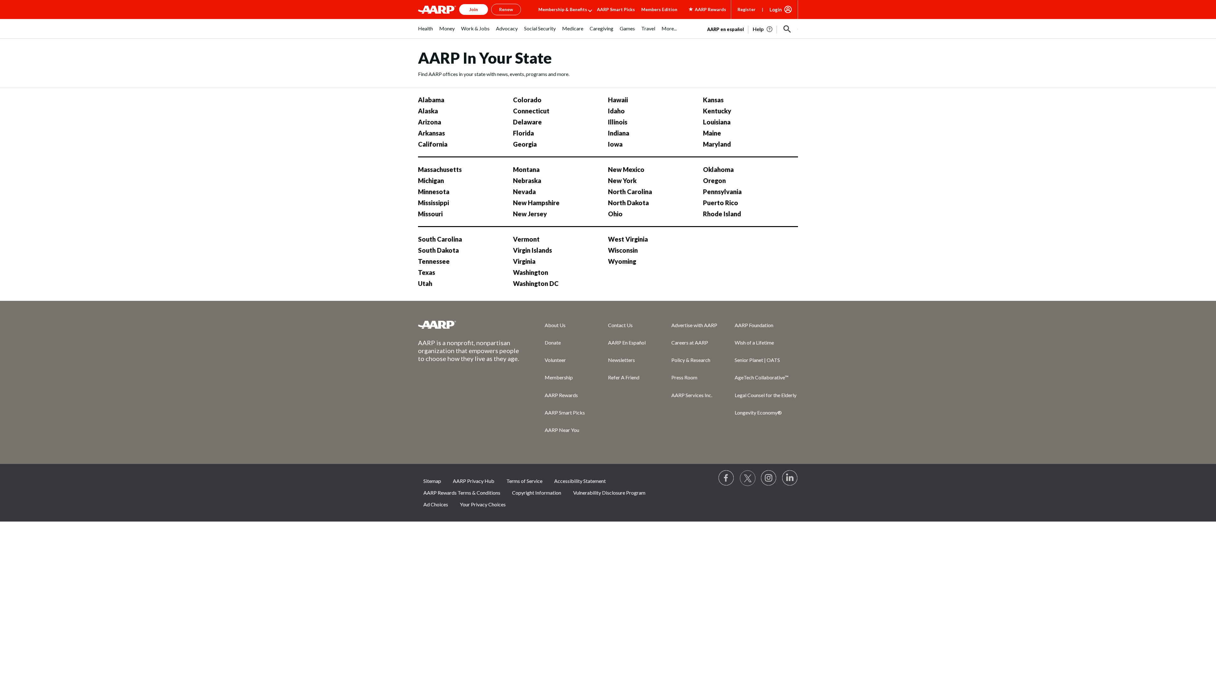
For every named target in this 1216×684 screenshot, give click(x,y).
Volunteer (555, 360)
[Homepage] (437, 9)
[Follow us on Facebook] (726, 478)
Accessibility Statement (580, 481)
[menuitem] (425, 31)
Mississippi (433, 202)
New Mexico (626, 169)
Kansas (713, 100)
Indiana (618, 133)
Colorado (527, 100)
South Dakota (438, 250)
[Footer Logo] (468, 324)
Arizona (429, 122)
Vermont (526, 239)
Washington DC (536, 283)
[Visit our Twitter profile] (748, 478)
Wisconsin (623, 250)
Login (776, 9)
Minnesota (433, 191)
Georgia (525, 144)
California (432, 144)
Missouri (430, 214)
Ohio (615, 214)
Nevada (524, 191)
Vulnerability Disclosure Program (609, 493)
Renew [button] (506, 9)
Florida (523, 133)
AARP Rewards (561, 395)
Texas (426, 272)
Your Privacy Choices (483, 504)
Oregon (714, 180)
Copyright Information (536, 493)
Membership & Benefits (562, 9)
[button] (787, 29)
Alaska (428, 111)
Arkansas (431, 133)
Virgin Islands (532, 250)
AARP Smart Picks (616, 9)
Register (747, 9)
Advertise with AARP (694, 325)
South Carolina (440, 239)
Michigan (431, 180)
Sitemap (432, 481)
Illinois (617, 122)
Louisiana (717, 122)
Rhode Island (722, 214)
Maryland (717, 144)
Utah (425, 283)
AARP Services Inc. (691, 395)
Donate (553, 342)
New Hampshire (536, 202)
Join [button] (473, 9)
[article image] (763, 29)
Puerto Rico (720, 202)
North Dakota (628, 202)
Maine (712, 133)
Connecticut (531, 111)
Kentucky (717, 111)
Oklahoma (718, 169)
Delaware (527, 122)
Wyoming (622, 261)
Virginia (524, 261)
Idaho (616, 111)
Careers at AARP (689, 342)
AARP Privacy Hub (473, 481)
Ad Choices (435, 504)
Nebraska (527, 180)
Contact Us (620, 325)
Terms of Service (524, 481)
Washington (530, 272)
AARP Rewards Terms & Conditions (461, 493)
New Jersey (530, 214)
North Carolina (630, 191)
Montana (526, 169)
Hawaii (618, 100)
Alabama (431, 100)
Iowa (615, 144)
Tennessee (434, 261)
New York (622, 180)
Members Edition (659, 9)
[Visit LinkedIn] (790, 478)
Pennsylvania (722, 191)
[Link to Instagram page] (769, 478)
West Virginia (628, 239)
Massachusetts (440, 169)
